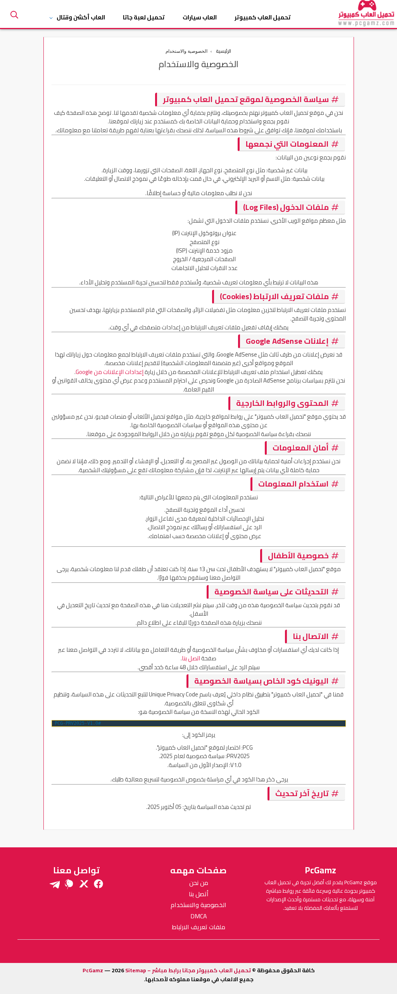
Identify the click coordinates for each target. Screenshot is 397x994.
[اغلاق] (16, 16)
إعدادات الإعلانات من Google (109, 372)
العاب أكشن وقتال (81, 17)
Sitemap (135, 970)
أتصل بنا (199, 894)
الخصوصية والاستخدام (198, 905)
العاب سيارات (200, 17)
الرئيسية (223, 51)
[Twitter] (83, 883)
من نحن (198, 882)
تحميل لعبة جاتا (144, 17)
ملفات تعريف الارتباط (198, 927)
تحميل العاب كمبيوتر (263, 17)
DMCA (198, 916)
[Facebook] (98, 883)
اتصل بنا (191, 658)
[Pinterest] (69, 883)
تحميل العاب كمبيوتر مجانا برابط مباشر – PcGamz (167, 970)
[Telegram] (54, 883)
